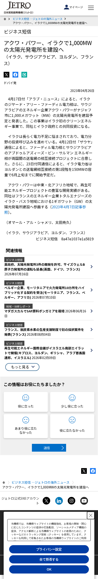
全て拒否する (49, 559)
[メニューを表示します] (91, 7)
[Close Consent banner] (90, 515)
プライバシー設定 (49, 549)
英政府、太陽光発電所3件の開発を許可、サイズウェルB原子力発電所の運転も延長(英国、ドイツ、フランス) (44, 266)
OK (49, 569)
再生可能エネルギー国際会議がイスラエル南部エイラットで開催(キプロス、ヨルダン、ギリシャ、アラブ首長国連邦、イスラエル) (44, 353)
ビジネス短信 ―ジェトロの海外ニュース (37, 19)
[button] (22, 367)
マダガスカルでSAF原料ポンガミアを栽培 (34, 311)
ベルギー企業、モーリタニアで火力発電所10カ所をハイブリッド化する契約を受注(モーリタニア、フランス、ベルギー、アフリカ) (44, 292)
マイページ (76, 7)
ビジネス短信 (17, 31)
